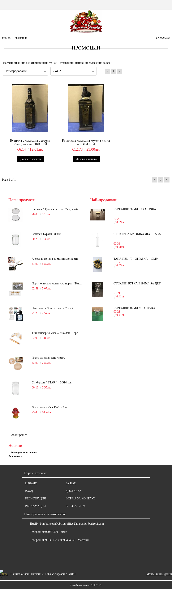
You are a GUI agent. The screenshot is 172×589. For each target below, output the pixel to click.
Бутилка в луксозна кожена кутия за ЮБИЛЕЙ (86, 142)
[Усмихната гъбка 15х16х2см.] (15, 413)
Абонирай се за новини (24, 452)
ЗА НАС (71, 483)
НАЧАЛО (31, 483)
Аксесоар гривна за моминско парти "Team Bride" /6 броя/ (57, 258)
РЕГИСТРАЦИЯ (35, 498)
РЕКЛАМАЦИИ (35, 506)
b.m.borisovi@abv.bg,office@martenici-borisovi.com (72, 523)
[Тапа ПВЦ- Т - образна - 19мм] (97, 264)
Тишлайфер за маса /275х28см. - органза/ (57, 333)
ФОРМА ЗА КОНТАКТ (80, 498)
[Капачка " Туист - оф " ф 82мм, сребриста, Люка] (15, 215)
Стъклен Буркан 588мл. (46, 234)
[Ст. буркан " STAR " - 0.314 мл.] (15, 388)
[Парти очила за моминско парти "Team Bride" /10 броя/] (15, 289)
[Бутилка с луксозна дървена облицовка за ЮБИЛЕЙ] (30, 108)
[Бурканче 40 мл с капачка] (97, 314)
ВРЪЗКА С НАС (76, 506)
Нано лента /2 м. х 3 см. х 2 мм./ (52, 308)
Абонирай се (19, 435)
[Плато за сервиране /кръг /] (15, 363)
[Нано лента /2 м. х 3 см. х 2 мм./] (15, 314)
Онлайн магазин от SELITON (86, 585)
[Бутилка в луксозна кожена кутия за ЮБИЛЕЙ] (86, 108)
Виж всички (15, 456)
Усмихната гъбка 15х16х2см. (50, 407)
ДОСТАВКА (73, 491)
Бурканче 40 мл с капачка (134, 308)
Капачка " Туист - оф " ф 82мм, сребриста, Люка (57, 209)
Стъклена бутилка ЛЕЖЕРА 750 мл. (138, 234)
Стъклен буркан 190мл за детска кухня (138, 283)
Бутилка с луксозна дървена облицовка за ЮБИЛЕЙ (30, 142)
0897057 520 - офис (54, 531)
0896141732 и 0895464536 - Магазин (65, 540)
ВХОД (29, 491)
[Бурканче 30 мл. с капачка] (97, 215)
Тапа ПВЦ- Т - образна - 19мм (135, 258)
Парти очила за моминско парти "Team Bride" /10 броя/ (57, 283)
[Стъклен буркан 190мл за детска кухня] (97, 289)
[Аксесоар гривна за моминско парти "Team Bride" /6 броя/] (15, 264)
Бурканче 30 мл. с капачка (134, 209)
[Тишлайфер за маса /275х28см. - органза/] (15, 338)
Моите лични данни (159, 574)
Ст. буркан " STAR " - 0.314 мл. (52, 382)
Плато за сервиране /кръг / (48, 357)
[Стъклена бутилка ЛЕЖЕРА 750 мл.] (97, 239)
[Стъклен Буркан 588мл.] (15, 239)
